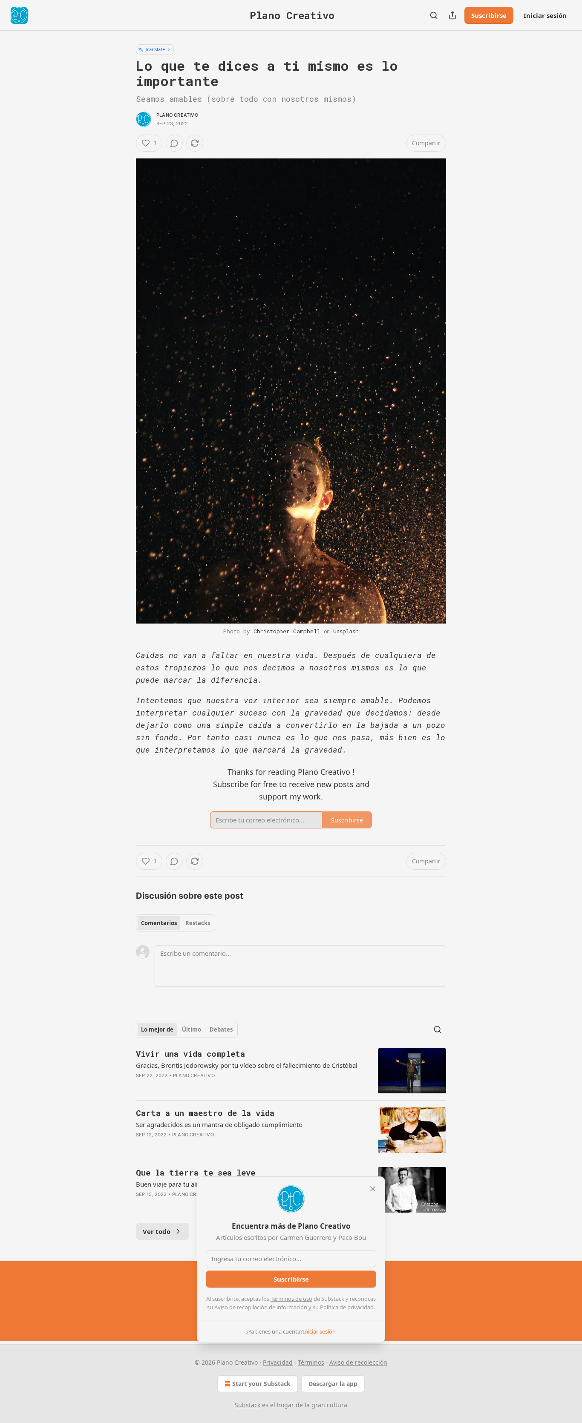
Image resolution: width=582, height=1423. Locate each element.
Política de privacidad (347, 1307)
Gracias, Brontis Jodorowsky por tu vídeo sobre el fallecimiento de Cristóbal (246, 1065)
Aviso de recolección (358, 1362)
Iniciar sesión (545, 15)
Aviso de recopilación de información (260, 1307)
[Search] (433, 15)
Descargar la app (332, 1384)
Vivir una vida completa (190, 1053)
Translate (155, 49)
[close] (373, 1189)
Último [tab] (191, 1029)
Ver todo (156, 1231)
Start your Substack (261, 1384)
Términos (311, 1362)
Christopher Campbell (287, 631)
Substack (247, 1405)
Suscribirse (489, 15)
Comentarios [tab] (159, 923)
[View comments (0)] (174, 143)
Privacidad (278, 1362)
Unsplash (346, 631)
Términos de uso (291, 1298)
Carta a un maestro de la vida (205, 1112)
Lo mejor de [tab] (157, 1029)
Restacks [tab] (197, 923)
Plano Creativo (177, 115)
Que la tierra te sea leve (195, 1172)
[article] (291, 1071)
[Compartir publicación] (452, 15)
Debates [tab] (221, 1029)
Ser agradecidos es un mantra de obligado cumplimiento (219, 1124)
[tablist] (175, 922)
